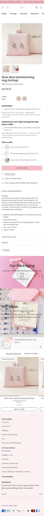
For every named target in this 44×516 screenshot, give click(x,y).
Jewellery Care (7, 455)
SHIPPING (5, 243)
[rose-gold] (24, 98)
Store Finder (6, 451)
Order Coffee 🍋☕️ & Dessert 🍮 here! (16, 472)
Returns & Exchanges (10, 434)
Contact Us (6, 426)
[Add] (40, 346)
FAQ (3, 439)
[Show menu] (3, 7)
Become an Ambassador (11, 443)
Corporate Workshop (10, 467)
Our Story (5, 422)
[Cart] (41, 7)
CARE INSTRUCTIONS (9, 237)
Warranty (5, 459)
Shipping (5, 430)
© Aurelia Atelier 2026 (9, 506)
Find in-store (10, 174)
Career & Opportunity (10, 463)
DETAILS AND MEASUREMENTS (12, 191)
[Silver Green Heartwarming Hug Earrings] (19, 376)
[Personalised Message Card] (6, 343)
